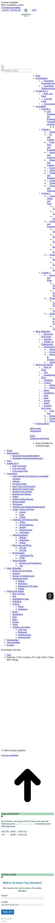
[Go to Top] (27, 811)
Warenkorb (35, 431)
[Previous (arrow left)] (2, 921)
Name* (4, 895)
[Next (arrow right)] (5, 921)
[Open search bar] (2, 67)
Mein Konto (35, 428)
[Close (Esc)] (2, 918)
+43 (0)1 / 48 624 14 (10, 10)
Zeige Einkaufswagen (37, 437)
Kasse (46, 438)
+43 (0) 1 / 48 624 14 (25, 824)
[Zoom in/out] (11, 918)
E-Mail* (4, 902)
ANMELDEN (8, 912)
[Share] (5, 918)
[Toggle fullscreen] (8, 918)
